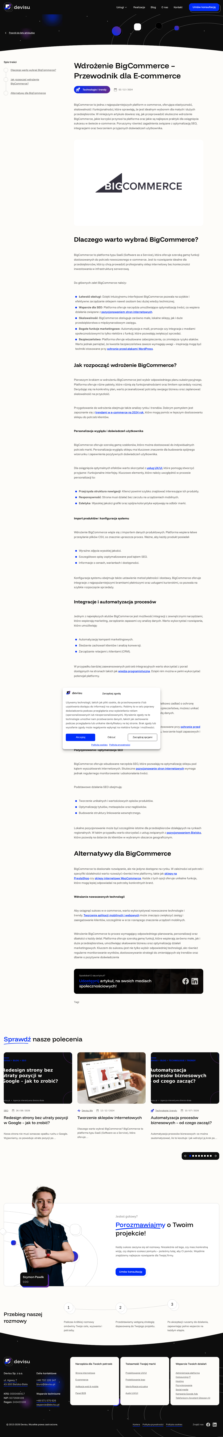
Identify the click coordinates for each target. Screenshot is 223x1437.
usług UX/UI (154, 468)
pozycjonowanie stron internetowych (160, 768)
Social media (182, 1389)
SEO (6, 1110)
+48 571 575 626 (46, 1400)
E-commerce (81, 1379)
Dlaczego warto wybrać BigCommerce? (33, 70)
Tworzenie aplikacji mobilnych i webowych (111, 915)
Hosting (180, 1381)
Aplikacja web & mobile (86, 1386)
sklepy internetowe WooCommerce (118, 878)
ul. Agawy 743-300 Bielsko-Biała (16, 1382)
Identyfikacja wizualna (137, 1386)
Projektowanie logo (135, 1379)
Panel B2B (80, 1393)
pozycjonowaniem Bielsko (184, 832)
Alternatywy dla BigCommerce (28, 93)
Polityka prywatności (119, 744)
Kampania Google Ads (187, 1393)
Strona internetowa (85, 1372)
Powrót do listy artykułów (22, 32)
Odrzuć (112, 737)
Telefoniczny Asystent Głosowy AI (193, 1397)
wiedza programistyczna (134, 671)
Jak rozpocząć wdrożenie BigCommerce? (25, 81)
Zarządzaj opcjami (142, 737)
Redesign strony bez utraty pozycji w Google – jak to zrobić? (36, 1120)
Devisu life (87, 1110)
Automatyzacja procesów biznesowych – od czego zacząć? (181, 1120)
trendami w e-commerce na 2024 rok (119, 412)
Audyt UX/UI (132, 1393)
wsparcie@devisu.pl (47, 1404)
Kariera (136, 1424)
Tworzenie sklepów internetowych (109, 1117)
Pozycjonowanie (184, 1385)
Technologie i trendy (94, 89)
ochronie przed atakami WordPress (130, 349)
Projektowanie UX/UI (136, 1372)
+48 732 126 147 (46, 1380)
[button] (185, 1156)
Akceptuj (80, 737)
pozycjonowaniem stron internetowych (126, 312)
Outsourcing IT (183, 1377)
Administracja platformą (188, 1372)
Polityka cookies (99, 744)
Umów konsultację (204, 7)
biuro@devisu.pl (45, 1384)
